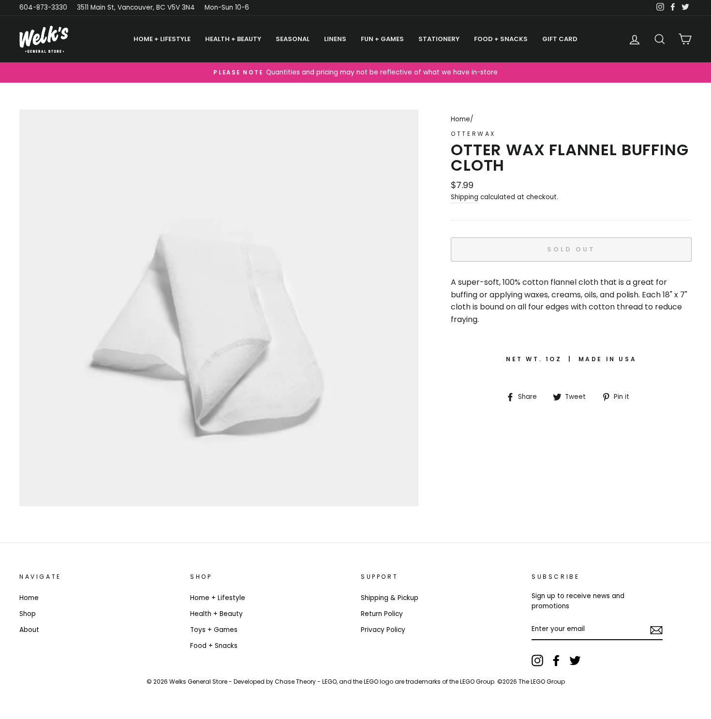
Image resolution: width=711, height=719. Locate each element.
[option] (355, 72)
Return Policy (382, 613)
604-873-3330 (43, 7)
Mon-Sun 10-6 (227, 7)
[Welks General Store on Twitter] (575, 660)
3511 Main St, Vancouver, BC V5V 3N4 (136, 7)
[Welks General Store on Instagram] (537, 660)
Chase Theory (295, 681)
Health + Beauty (216, 613)
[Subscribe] (656, 629)
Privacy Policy (383, 629)
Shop (27, 613)
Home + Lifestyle (217, 597)
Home (460, 119)
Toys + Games (213, 629)
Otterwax (473, 134)
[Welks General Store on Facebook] (556, 660)
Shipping (464, 197)
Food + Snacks (213, 645)
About (29, 629)
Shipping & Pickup (389, 597)
